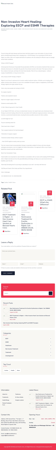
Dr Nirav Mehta (19, 397)
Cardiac (6, 182)
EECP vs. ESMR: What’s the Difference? (46, 202)
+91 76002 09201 (12, 430)
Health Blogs (5, 400)
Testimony (18, 394)
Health (10, 182)
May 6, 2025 (12, 319)
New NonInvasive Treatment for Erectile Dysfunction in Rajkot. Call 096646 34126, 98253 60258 (27, 222)
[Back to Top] (53, 447)
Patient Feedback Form (6, 404)
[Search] (50, 293)
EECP (41, 196)
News (13, 182)
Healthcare (9, 207)
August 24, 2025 (14, 312)
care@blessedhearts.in (10, 433)
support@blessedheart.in (7, 435)
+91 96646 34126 (14, 428)
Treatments (5, 397)
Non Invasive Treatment (11, 349)
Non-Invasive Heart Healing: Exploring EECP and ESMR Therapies (20, 323)
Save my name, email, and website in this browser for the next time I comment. (22, 268)
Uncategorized (7, 212)
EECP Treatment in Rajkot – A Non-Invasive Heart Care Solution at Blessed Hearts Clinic (9, 221)
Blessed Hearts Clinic (18, 447)
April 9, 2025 (6, 325)
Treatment (5, 210)
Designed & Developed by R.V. (44, 447)
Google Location (19, 400)
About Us (4, 394)
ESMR (4, 207)
